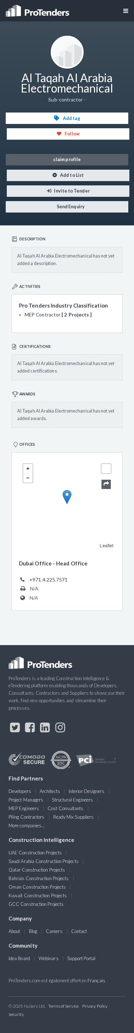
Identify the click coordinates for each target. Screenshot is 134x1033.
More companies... (27, 825)
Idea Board (19, 958)
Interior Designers (86, 791)
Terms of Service (63, 1006)
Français (96, 980)
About (14, 931)
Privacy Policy (95, 1006)
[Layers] (106, 468)
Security (16, 1014)
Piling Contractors (26, 817)
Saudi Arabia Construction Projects (44, 861)
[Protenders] (38, 8)
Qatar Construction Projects (37, 870)
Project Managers (26, 800)
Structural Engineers (72, 800)
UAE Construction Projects (35, 852)
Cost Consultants (65, 808)
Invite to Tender (71, 191)
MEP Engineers (24, 808)
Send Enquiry (70, 206)
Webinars (49, 958)
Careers (54, 931)
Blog (33, 931)
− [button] (28, 478)
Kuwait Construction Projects (38, 895)
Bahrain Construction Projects (39, 878)
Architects (50, 791)
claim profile (67, 159)
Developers (20, 791)
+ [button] (28, 468)
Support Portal (81, 958)
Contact (79, 931)
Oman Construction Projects (37, 887)
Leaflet (106, 545)
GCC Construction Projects (36, 904)
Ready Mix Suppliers (73, 817)
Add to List (71, 175)
